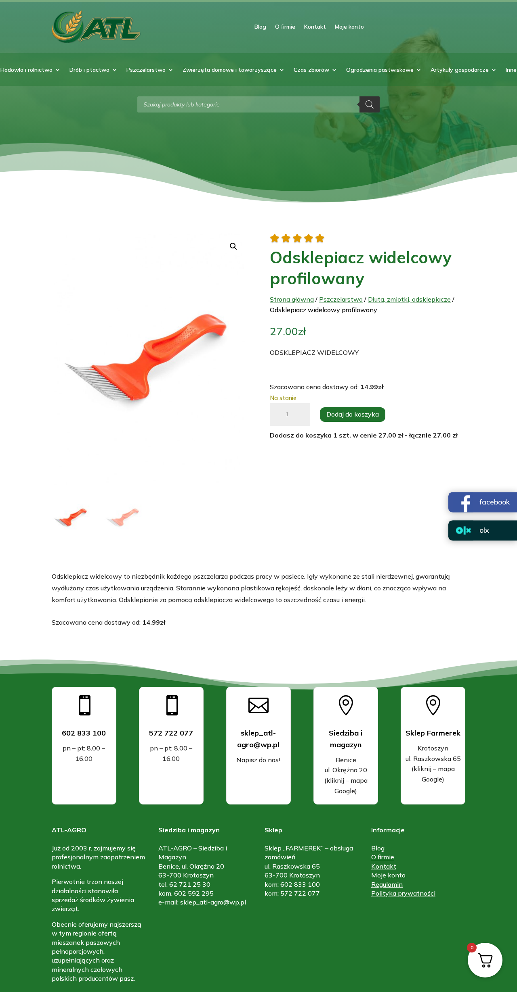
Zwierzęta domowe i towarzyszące (230, 70)
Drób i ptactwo (89, 70)
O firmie (285, 26)
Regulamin (387, 884)
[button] (233, 246)
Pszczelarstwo (146, 70)
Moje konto (349, 26)
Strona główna (292, 299)
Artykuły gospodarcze (460, 70)
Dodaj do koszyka (352, 414)
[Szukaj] (369, 104)
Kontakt (315, 26)
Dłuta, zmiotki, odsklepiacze (409, 299)
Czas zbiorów (311, 70)
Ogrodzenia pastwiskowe (380, 70)
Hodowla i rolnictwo (26, 70)
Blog (260, 26)
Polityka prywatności (403, 893)
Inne (511, 70)
